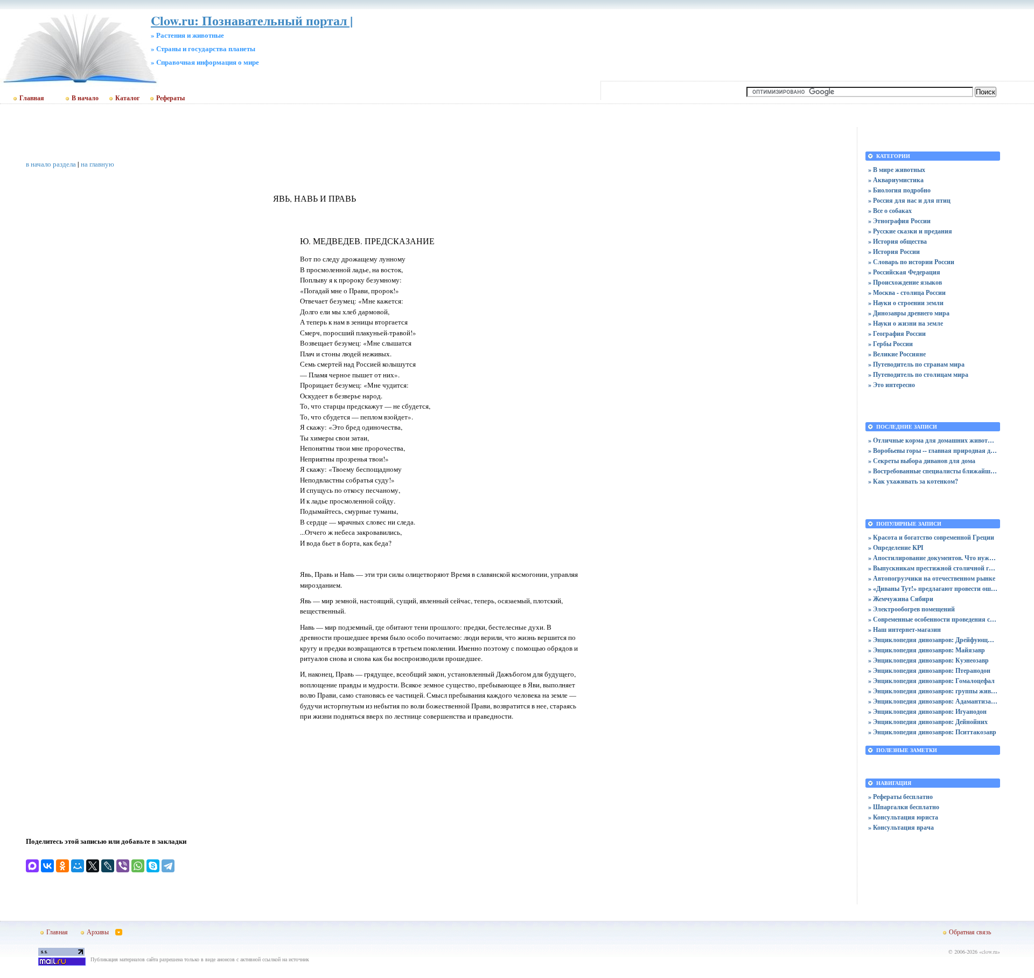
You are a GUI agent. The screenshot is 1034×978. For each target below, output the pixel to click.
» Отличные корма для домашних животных (932, 440)
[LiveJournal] (107, 865)
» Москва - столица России (907, 292)
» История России (894, 251)
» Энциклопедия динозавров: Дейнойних (928, 721)
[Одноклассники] (62, 865)
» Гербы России (890, 343)
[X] (92, 865)
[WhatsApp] (137, 865)
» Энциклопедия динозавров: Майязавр (926, 650)
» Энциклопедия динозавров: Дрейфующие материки (932, 639)
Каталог (127, 98)
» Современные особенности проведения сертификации (932, 619)
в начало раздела (51, 164)
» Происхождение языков (905, 282)
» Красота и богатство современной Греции (931, 537)
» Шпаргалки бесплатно (903, 806)
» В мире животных (896, 169)
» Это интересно (891, 384)
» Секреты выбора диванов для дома (921, 460)
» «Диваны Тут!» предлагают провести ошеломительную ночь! (932, 588)
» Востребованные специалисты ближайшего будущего (932, 471)
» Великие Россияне (897, 354)
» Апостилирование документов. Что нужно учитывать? (932, 557)
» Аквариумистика (896, 179)
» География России (897, 333)
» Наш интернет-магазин (904, 629)
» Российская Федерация (904, 272)
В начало (85, 98)
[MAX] (32, 865)
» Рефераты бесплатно (900, 796)
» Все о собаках (890, 210)
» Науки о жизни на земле (905, 323)
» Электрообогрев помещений (911, 609)
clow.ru (989, 951)
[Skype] (152, 865)
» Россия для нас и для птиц (909, 200)
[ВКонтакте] (47, 865)
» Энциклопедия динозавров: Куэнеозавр (928, 660)
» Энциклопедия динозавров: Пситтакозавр (932, 731)
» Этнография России (899, 220)
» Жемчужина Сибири (900, 598)
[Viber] (122, 865)
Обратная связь (970, 931)
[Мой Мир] (77, 865)
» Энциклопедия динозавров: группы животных (932, 690)
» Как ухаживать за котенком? (913, 481)
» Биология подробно (899, 190)
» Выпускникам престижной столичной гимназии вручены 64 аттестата (932, 568)
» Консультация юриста (903, 817)
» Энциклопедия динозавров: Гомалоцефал (931, 680)
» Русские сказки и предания (910, 231)
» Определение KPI (896, 547)
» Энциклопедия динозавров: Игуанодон (927, 711)
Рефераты (170, 98)
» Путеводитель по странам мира (916, 364)
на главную (97, 164)
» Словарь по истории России (911, 261)
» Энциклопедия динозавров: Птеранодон (929, 670)
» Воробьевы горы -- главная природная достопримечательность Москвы (932, 450)
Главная (31, 98)
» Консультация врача (901, 827)
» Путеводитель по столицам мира (918, 374)
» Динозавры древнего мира (908, 313)
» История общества (897, 241)
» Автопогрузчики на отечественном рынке (931, 578)
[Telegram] (168, 865)
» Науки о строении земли (906, 302)
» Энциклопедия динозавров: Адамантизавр (932, 701)
